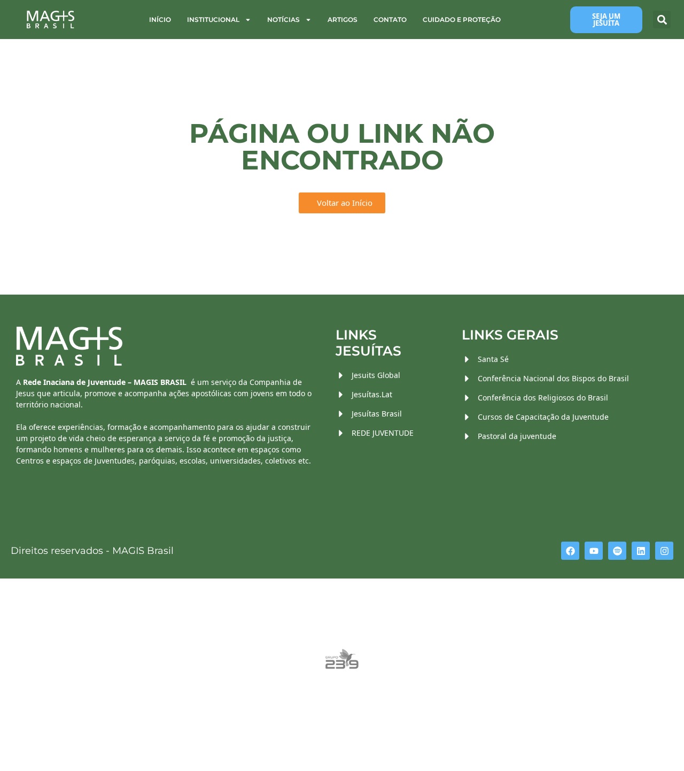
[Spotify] (617, 551)
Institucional (213, 20)
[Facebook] (570, 551)
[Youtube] (594, 551)
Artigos (342, 20)
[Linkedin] (641, 551)
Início (160, 20)
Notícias (283, 20)
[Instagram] (664, 551)
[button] (662, 19)
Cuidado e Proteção (462, 20)
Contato (390, 20)
